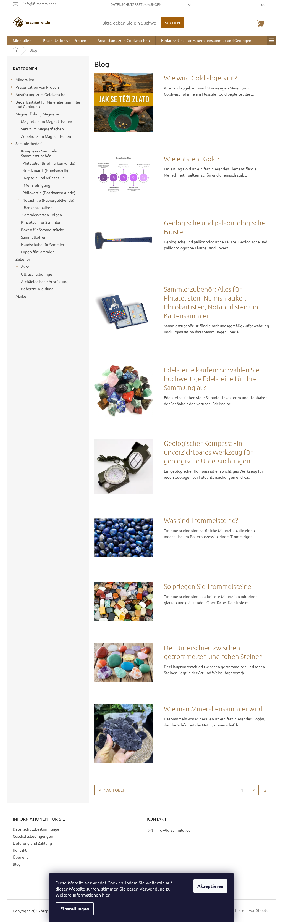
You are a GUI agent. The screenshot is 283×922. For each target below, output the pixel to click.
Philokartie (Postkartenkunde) (48, 192)
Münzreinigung (37, 185)
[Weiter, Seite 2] (254, 790)
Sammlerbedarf (28, 143)
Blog (17, 864)
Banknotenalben (38, 207)
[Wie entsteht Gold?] (123, 174)
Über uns (20, 857)
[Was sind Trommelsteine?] (123, 536)
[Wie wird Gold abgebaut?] (123, 101)
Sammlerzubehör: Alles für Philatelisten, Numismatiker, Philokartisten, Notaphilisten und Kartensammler (212, 302)
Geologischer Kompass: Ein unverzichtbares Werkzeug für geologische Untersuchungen (208, 452)
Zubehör (22, 259)
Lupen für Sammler (37, 251)
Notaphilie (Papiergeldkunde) (48, 199)
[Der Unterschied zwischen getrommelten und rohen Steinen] (123, 661)
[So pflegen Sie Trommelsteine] (123, 600)
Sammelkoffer (33, 237)
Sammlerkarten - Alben (42, 214)
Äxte (25, 266)
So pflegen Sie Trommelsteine (207, 586)
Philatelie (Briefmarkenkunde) (48, 162)
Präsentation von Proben (37, 87)
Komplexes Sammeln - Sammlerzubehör (40, 153)
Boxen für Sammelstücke (42, 229)
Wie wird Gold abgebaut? (200, 77)
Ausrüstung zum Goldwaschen (41, 94)
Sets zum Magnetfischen (42, 128)
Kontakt (20, 849)
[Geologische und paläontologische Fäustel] (123, 239)
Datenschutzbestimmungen (135, 4)
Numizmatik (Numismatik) (45, 170)
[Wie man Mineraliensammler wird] (123, 732)
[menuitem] (22, 40)
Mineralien (24, 79)
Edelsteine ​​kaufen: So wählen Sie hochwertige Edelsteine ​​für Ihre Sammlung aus (212, 378)
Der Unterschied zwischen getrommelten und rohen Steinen (213, 651)
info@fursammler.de (173, 830)
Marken (21, 296)
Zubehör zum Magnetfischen (46, 136)
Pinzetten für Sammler (41, 222)
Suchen (172, 22)
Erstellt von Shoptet (252, 910)
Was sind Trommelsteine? (201, 520)
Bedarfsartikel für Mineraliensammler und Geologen (47, 104)
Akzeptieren (210, 886)
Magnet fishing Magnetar (37, 113)
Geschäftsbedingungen (33, 836)
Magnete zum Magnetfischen (46, 121)
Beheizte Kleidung (37, 288)
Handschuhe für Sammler (42, 244)
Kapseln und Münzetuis (44, 177)
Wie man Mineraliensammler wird (213, 708)
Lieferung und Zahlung (32, 843)
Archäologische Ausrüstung (45, 281)
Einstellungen (74, 909)
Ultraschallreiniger (37, 274)
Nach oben (114, 789)
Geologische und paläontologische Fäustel (214, 227)
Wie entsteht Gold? (191, 158)
